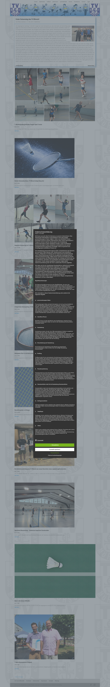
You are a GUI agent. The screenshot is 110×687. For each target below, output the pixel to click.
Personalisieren (55, 453)
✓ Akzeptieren (55, 445)
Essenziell (40, 440)
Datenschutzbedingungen (55, 455)
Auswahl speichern (54, 449)
